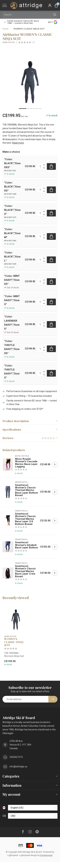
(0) (33, 42)
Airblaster (8, 42)
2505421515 (16, 757)
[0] (56, 5)
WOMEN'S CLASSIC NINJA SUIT (29, 28)
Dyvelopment (46, 855)
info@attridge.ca (18, 766)
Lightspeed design (28, 855)
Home (5, 28)
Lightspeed (13, 855)
